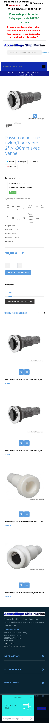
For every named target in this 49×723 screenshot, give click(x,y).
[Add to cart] (21, 372)
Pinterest (12, 166)
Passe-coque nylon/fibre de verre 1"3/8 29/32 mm (23, 451)
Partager (22, 161)
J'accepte (42, 709)
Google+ (34, 161)
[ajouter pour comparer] (27, 372)
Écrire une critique (12, 178)
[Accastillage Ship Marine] (24, 46)
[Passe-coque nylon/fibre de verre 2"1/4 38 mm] (24, 486)
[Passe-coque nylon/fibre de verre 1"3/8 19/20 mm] (24, 343)
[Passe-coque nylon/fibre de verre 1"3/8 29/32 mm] (24, 414)
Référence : (14, 183)
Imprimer (10, 284)
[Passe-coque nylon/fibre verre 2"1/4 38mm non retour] (24, 557)
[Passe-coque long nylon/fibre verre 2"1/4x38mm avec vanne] (9, 125)
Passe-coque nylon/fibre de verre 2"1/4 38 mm (24, 522)
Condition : (14, 187)
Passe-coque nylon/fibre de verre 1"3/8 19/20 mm (23, 380)
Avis (10, 292)
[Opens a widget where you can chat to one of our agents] (18, 708)
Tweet (11, 161)
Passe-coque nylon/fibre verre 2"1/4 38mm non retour (24, 594)
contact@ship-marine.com (14, 646)
